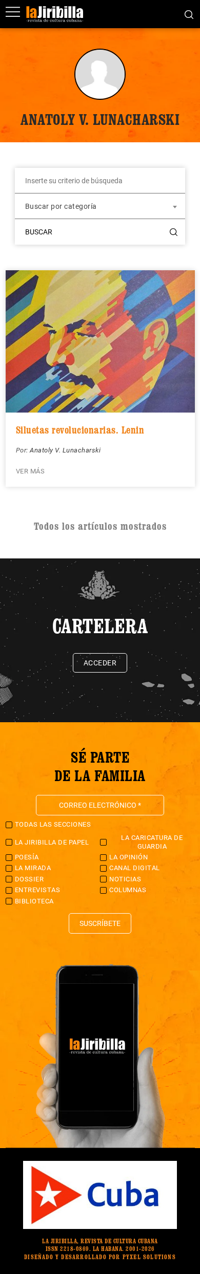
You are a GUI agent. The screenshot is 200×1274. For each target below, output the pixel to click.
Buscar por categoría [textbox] (61, 206)
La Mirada (33, 868)
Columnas (127, 890)
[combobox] (100, 206)
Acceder (100, 663)
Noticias (125, 879)
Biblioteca (34, 901)
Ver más (30, 471)
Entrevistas (38, 890)
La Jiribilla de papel (52, 842)
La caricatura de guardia (152, 842)
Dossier (29, 879)
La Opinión (128, 857)
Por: (23, 450)
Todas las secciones (53, 824)
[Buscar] (189, 14)
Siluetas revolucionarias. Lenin (80, 430)
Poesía (27, 857)
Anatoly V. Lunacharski (65, 450)
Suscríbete (100, 923)
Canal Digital (134, 868)
